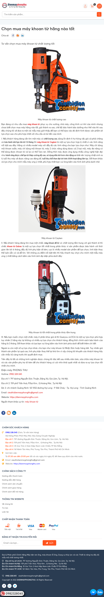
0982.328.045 (15, 374)
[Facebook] (13, 35)
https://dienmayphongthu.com (24, 397)
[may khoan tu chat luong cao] (52, 81)
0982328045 (14, 593)
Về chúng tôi (7, 504)
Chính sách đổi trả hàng (12, 491)
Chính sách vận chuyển (12, 484)
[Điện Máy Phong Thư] (14, 5)
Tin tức (5, 508)
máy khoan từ (33, 124)
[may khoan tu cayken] (52, 200)
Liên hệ (5, 512)
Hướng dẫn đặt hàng (11, 480)
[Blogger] (18, 35)
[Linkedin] (22, 35)
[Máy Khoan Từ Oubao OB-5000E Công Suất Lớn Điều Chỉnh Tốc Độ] (52, 294)
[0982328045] (100, 592)
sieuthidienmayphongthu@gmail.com (25, 392)
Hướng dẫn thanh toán (12, 476)
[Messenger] (93, 592)
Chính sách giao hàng (11, 488)
